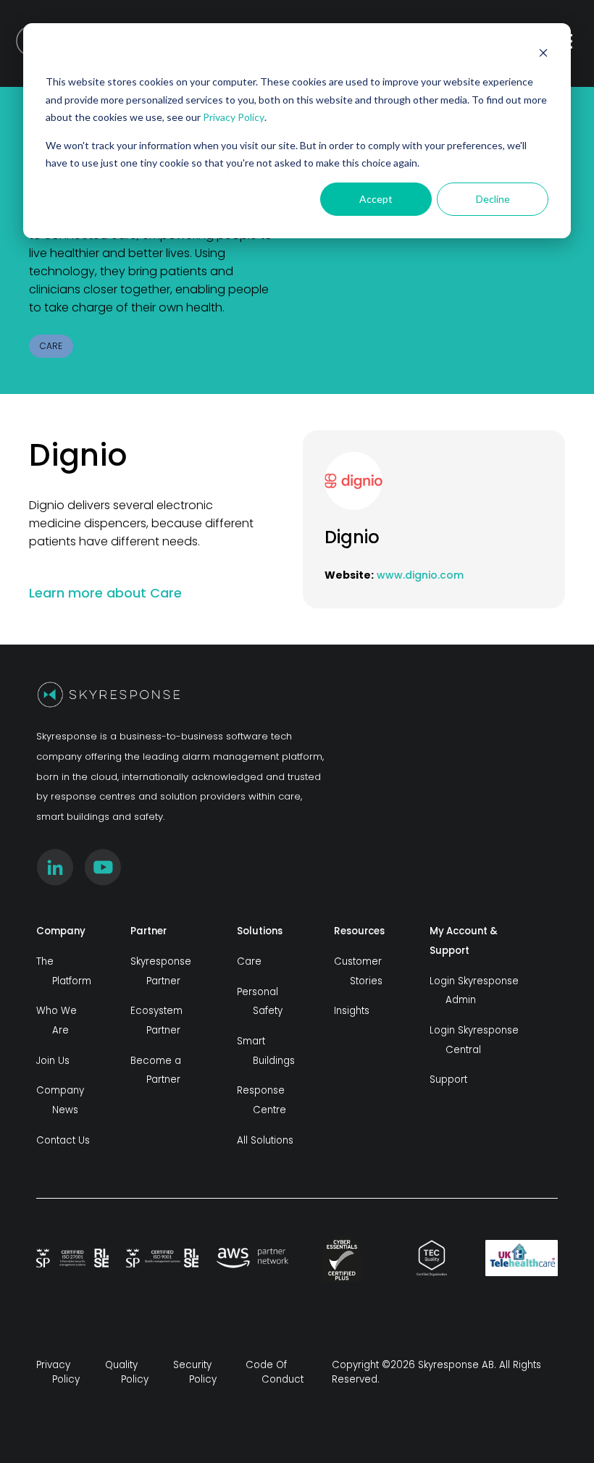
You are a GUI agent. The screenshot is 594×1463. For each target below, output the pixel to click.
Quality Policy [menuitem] (126, 1372)
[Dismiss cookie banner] (543, 55)
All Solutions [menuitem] (265, 1140)
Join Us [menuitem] (53, 1061)
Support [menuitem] (448, 1079)
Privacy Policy (233, 117)
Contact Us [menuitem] (63, 1140)
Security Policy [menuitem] (195, 1372)
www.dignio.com (420, 575)
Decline (493, 199)
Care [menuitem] (249, 961)
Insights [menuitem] (351, 1011)
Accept (376, 199)
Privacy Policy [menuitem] (58, 1372)
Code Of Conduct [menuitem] (275, 1372)
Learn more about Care (107, 593)
